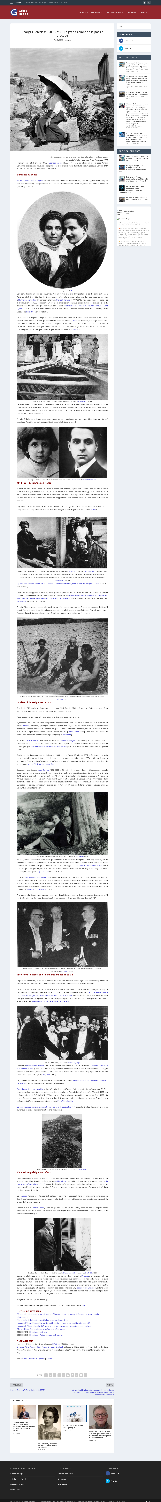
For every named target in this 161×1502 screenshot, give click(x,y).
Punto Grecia (15, 1490)
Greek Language (89, 571)
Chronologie (62, 1479)
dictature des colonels (35, 1065)
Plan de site (62, 1484)
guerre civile (44, 871)
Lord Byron (31, 312)
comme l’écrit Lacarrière (86, 1288)
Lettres (68, 40)
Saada (24, 1196)
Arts (136, 71)
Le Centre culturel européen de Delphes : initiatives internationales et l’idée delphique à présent (24, 1426)
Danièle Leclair (38, 1208)
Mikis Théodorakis (65, 1101)
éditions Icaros (61, 1181)
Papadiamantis (55, 1001)
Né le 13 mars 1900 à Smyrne (30, 180)
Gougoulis (46, 1074)
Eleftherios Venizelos (27, 300)
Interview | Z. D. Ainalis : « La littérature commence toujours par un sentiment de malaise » (54, 1326)
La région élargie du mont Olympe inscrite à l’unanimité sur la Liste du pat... (132, 169)
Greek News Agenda (18, 1474)
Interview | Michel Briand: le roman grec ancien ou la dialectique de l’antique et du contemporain (100, 1435)
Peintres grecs (142, 87)
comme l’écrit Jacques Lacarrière (41, 764)
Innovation (129, 128)
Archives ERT (82, 401)
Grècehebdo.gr (129, 211)
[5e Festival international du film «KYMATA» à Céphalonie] (122, 94)
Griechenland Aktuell (18, 1479)
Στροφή (26, 725)
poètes (49, 1358)
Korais (45, 1001)
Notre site (83, 12)
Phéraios (65, 1001)
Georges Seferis (55, 163)
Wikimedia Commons (89, 480)
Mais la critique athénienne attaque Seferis (49, 746)
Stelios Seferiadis (63, 300)
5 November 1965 (69, 1273)
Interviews (131, 12)
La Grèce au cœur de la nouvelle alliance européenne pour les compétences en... (131, 189)
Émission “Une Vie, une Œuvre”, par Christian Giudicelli (40, 1347)
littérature (33, 1358)
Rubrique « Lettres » (38, 1332)
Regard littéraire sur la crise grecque (73, 1427)
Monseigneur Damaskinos (36, 877)
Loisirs (144, 12)
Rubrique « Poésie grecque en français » (46, 1335)
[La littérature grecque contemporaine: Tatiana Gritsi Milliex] (49, 1422)
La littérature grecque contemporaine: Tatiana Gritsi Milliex (48, 1445)
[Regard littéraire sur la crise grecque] (75, 1414)
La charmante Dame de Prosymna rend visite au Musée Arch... (46, 3)
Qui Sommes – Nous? (66, 1474)
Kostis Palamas (32, 740)
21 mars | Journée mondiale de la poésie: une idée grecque (41, 1329)
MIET (84, 1305)
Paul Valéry (21, 601)
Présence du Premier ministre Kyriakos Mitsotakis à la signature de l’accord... (137, 179)
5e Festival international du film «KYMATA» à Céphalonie (137, 93)
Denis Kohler (73, 732)
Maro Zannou (43, 770)
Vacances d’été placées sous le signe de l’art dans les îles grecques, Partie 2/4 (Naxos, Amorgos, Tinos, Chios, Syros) (137, 66)
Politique (135, 128)
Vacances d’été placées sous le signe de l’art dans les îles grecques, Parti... (137, 158)
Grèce (24, 1358)
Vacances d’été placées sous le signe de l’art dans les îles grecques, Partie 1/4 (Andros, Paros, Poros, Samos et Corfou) (137, 81)
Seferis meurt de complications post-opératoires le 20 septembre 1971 (46, 1107)
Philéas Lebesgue (68, 740)
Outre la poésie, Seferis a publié (30, 1089)
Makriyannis (37, 1001)
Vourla (74, 320)
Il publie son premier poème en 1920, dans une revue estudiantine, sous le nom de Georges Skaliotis (58, 583)
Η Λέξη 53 (72, 571)
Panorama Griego (17, 1484)
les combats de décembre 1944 (89, 865)
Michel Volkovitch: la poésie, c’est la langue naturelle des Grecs (42, 1320)
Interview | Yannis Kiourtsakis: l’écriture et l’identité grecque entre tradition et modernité (53, 1323)
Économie (138, 126)
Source (73, 291)
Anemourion (76, 480)
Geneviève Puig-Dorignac (36, 889)
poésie (42, 1358)
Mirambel (67, 734)
